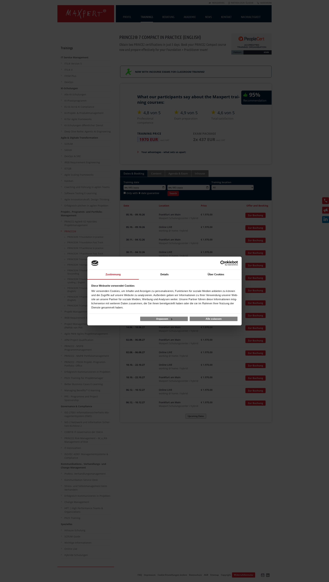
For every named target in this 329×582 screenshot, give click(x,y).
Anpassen (162, 318)
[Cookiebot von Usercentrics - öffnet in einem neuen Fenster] (223, 263)
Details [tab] (164, 274)
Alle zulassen (214, 318)
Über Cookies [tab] (216, 274)
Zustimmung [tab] (113, 274)
